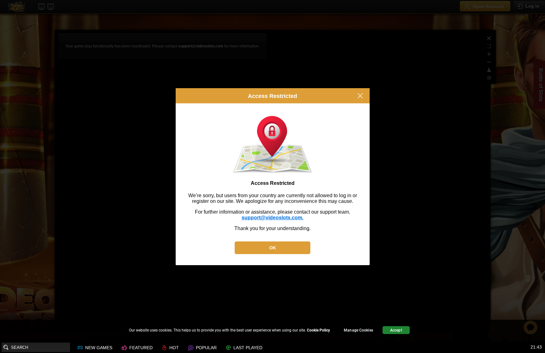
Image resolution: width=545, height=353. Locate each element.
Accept (396, 330)
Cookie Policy (318, 330)
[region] (272, 331)
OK (272, 247)
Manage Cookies (358, 330)
